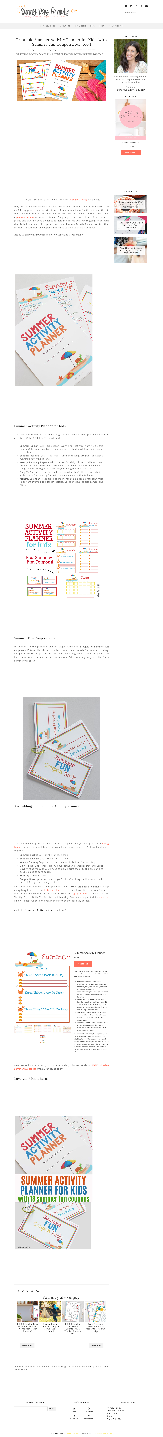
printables (82, 50)
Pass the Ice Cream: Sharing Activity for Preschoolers (131, 250)
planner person (25, 217)
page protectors (80, 893)
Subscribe (112, 1413)
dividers (103, 897)
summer (91, 50)
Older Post (96, 1345)
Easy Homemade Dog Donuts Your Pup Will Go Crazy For (131, 204)
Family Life (65, 26)
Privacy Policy (114, 1408)
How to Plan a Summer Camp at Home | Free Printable (50, 1327)
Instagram (93, 1366)
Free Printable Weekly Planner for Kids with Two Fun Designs (95, 1327)
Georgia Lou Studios (103, 1433)
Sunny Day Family (74, 1433)
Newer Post (27, 1345)
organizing (62, 50)
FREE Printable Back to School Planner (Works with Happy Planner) (27, 1327)
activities (45, 50)
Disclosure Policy (77, 199)
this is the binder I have (56, 890)
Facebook (80, 1366)
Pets (92, 26)
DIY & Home (80, 26)
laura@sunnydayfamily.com (131, 89)
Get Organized (47, 26)
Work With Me (116, 26)
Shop (101, 26)
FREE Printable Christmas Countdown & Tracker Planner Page (72, 1329)
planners (72, 50)
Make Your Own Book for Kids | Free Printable (131, 225)
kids (53, 50)
